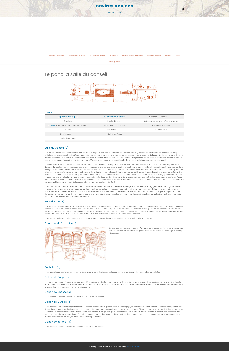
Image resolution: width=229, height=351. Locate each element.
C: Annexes (50, 125)
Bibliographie (114, 61)
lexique (168, 55)
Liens (178, 55)
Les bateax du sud (97, 55)
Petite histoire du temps (132, 55)
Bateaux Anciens (56, 55)
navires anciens (114, 6)
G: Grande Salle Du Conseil (115, 117)
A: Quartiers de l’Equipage (68, 117)
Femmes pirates (154, 55)
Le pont (49, 112)
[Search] (183, 9)
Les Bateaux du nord (77, 55)
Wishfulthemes (133, 346)
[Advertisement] (114, 35)
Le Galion (113, 55)
